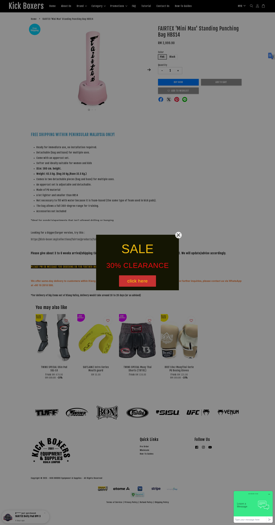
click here (137, 281)
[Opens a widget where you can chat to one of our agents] (253, 507)
